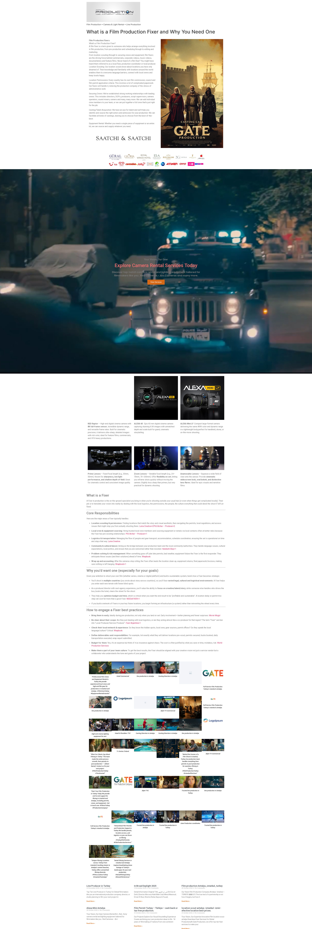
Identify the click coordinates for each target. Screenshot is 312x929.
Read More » (91, 901)
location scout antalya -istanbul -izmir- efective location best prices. (201, 909)
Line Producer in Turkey (98, 886)
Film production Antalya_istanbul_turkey (202, 886)
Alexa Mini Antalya (96, 908)
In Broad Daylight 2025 (145, 886)
